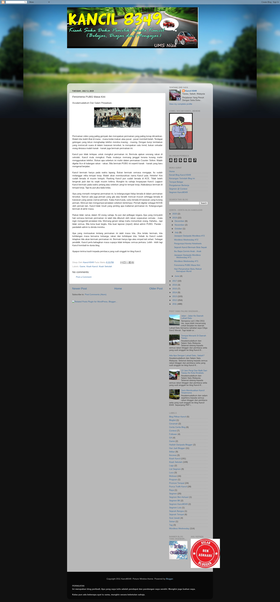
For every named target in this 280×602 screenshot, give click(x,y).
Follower (173, 434)
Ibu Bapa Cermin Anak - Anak (187, 251)
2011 (174, 304)
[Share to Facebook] (129, 262)
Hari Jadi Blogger (177, 448)
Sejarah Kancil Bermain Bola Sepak (190, 247)
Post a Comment (83, 277)
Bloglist (172, 420)
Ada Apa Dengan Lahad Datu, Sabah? (186, 355)
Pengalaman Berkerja (179, 185)
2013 (175, 296)
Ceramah (173, 424)
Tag (171, 525)
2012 (175, 300)
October (179, 229)
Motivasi (173, 476)
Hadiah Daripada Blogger (180, 445)
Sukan (172, 521)
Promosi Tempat (176, 483)
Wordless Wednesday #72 (186, 240)
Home (118, 288)
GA (170, 438)
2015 (175, 289)
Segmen (173, 494)
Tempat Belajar (176, 182)
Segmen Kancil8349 (178, 192)
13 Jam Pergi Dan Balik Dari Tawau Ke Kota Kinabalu (194, 371)
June (177, 276)
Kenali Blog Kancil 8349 (180, 175)
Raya (171, 490)
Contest (172, 431)
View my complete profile (180, 104)
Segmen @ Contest (178, 189)
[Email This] (121, 262)
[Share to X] (127, 262)
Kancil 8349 (191, 91)
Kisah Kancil (92, 266)
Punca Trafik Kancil (178, 487)
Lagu (171, 465)
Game (82, 266)
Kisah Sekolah (105, 266)
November (180, 225)
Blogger (169, 579)
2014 (175, 292)
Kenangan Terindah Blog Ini (182, 178)
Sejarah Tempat (176, 514)
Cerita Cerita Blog (177, 427)
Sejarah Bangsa (176, 511)
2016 (175, 285)
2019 (175, 218)
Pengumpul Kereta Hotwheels (188, 243)
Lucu (171, 472)
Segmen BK (174, 501)
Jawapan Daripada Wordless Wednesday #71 (187, 256)
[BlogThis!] (124, 262)
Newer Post (79, 288)
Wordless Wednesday (179, 528)
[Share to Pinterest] (132, 262)
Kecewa (172, 455)
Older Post (156, 288)
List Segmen (175, 469)
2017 (175, 281)
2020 (175, 214)
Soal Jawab (174, 518)
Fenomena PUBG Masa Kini (187, 265)
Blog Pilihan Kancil (177, 417)
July (177, 232)
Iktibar (172, 452)
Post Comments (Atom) (95, 294)
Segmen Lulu (175, 508)
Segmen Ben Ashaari (179, 497)
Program (173, 480)
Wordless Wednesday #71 (186, 261)
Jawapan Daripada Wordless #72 (189, 236)
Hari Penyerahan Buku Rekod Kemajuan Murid (188, 270)
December (180, 221)
